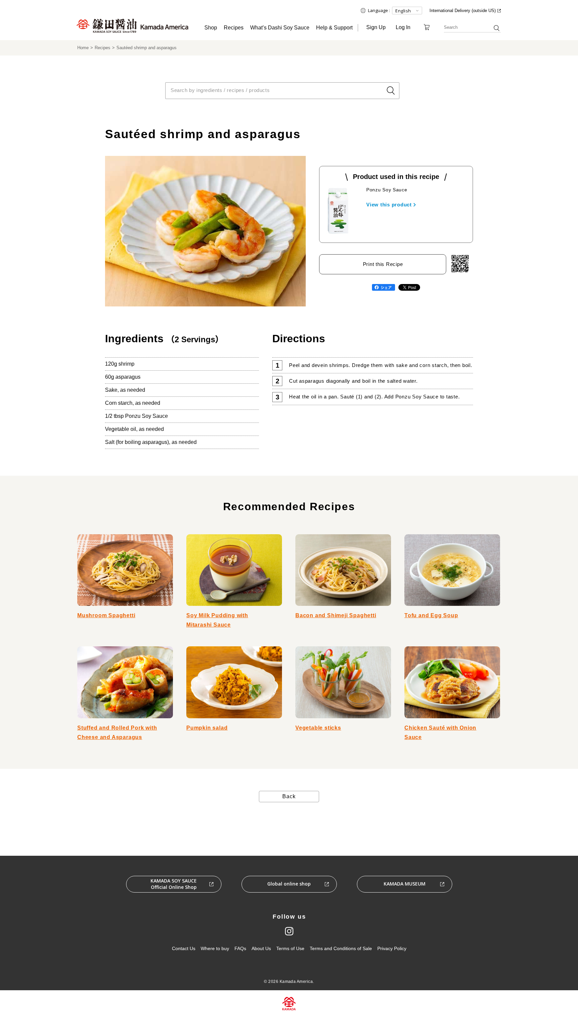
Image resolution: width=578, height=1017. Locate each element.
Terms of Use (290, 948)
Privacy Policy (391, 948)
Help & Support (334, 27)
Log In (403, 27)
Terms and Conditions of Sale (341, 948)
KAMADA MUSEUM (404, 884)
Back (288, 796)
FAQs (240, 948)
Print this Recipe (383, 264)
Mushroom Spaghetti (106, 615)
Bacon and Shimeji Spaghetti (335, 615)
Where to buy (215, 948)
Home (83, 47)
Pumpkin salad (206, 728)
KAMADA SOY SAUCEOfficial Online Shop (174, 883)
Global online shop (289, 884)
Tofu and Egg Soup (431, 615)
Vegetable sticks (318, 728)
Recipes (234, 27)
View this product (389, 204)
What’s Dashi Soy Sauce (279, 27)
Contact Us (183, 948)
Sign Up (376, 27)
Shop (210, 27)
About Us (261, 948)
